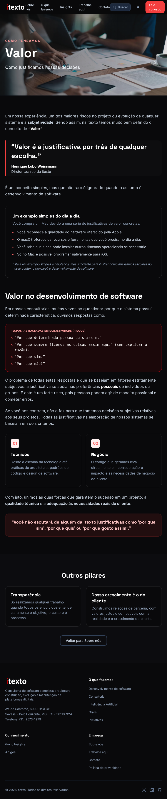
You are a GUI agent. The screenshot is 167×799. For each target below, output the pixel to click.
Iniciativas (96, 720)
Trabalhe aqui (85, 7)
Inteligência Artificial (103, 704)
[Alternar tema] (138, 7)
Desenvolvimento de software (110, 688)
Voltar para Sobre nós (83, 640)
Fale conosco (155, 7)
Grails (93, 712)
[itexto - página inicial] (15, 7)
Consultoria (97, 696)
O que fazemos (47, 7)
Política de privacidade (105, 767)
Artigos (10, 752)
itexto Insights (15, 744)
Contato (104, 7)
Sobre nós (29, 7)
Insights (66, 7)
